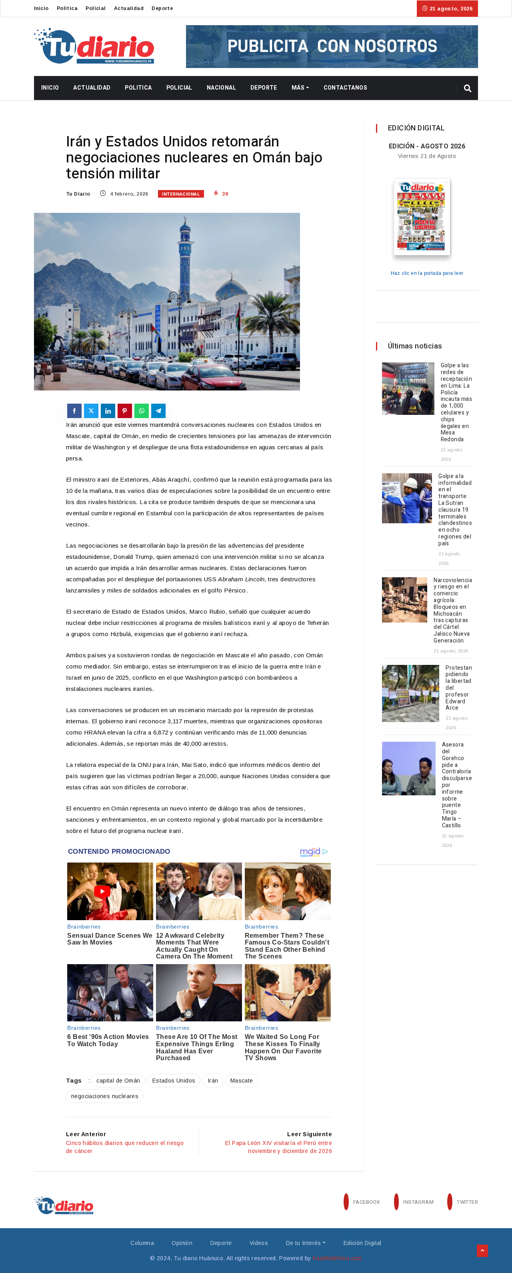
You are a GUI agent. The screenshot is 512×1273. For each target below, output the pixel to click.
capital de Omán (118, 1080)
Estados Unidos (174, 1080)
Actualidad (129, 8)
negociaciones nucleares (104, 1096)
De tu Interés (303, 1243)
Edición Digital (363, 1243)
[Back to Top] (482, 1251)
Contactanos (345, 88)
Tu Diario (78, 194)
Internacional (181, 194)
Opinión (182, 1243)
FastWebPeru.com (337, 1258)
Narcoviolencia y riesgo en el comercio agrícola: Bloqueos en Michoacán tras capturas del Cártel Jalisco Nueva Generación (453, 610)
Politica (67, 8)
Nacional (221, 88)
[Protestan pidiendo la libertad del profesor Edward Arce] (410, 693)
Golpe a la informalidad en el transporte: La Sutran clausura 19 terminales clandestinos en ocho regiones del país (455, 510)
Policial (96, 8)
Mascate (241, 1080)
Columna (142, 1243)
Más (298, 88)
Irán (213, 1080)
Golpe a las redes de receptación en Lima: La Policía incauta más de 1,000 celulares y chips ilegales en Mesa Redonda (456, 402)
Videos (259, 1243)
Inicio (41, 8)
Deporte (162, 8)
